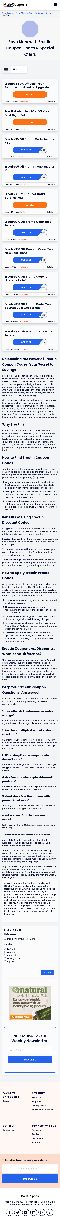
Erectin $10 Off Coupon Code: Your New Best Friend (29, 251)
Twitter (35, 1134)
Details (50, 102)
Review (6, 1101)
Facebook (37, 1130)
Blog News (37, 1101)
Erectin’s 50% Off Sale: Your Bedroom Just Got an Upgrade (27, 85)
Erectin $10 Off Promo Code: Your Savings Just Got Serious (28, 306)
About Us (36, 1097)
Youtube (36, 1142)
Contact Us (8, 1130)
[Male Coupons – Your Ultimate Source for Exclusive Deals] (15, 4)
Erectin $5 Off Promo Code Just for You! (29, 141)
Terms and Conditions (43, 1109)
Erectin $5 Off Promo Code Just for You (29, 168)
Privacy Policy (39, 1105)
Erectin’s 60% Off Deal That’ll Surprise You (25, 196)
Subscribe (30, 1059)
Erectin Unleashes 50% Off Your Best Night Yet (27, 113)
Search (47, 972)
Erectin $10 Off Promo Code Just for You (28, 223)
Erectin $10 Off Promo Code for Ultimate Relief (27, 278)
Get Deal (30, 94)
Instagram (37, 1138)
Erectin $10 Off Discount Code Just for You (29, 333)
